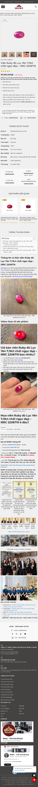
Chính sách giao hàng (7, 684)
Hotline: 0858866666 (20, 630)
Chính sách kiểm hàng (7, 687)
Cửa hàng (7, 13)
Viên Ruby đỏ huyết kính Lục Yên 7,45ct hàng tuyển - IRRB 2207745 (9, 219)
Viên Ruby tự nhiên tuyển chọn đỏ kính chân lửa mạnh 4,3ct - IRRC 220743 (28, 219)
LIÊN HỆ (3, 429)
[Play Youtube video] (19, 334)
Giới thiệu (21, 706)
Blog (20, 711)
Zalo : (30, 117)
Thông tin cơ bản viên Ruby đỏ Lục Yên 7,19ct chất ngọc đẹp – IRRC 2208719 (17, 242)
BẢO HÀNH (17, 429)
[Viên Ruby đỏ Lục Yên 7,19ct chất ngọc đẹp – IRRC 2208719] (4, 54)
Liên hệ (3, 713)
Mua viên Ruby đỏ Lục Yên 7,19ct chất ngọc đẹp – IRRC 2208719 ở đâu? (19, 251)
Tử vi (2, 716)
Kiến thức (21, 713)
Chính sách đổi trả (6, 689)
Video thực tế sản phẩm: (11, 244)
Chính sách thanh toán (7, 681)
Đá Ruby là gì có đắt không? (22, 276)
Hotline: (11, 117)
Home (1, 13)
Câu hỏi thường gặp (6, 697)
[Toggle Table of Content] (33, 238)
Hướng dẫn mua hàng (7, 694)
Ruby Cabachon (16, 13)
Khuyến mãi (4, 711)
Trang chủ (3, 706)
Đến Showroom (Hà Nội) (7, 699)
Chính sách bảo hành (7, 692)
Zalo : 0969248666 (20, 637)
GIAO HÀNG (9, 429)
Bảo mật (21, 708)
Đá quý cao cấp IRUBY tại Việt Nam (20, 612)
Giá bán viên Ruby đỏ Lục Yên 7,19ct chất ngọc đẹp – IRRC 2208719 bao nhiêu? (18, 247)
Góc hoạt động (5, 708)
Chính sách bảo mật (6, 679)
